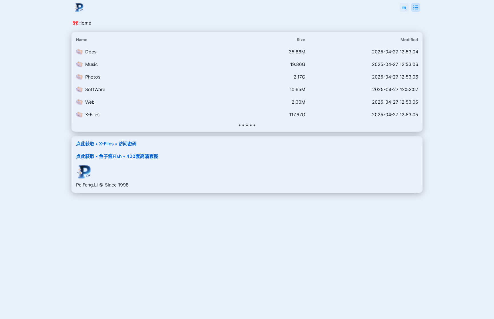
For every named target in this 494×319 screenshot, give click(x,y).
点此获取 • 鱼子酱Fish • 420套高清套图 (117, 156)
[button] (404, 7)
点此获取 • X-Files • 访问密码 (106, 144)
